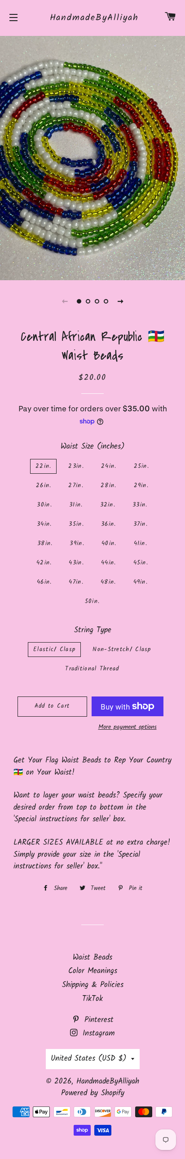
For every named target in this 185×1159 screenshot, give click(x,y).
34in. (44, 524)
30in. (44, 505)
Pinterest (97, 1020)
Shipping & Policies (92, 985)
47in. (76, 582)
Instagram (97, 1033)
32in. (108, 505)
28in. (109, 485)
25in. (142, 466)
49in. (140, 582)
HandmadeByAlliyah (93, 18)
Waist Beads (92, 958)
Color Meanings (92, 971)
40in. (109, 543)
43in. (76, 563)
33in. (140, 505)
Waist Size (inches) (93, 447)
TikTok (92, 999)
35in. (76, 524)
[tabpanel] (92, 157)
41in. (141, 543)
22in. (43, 466)
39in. (77, 543)
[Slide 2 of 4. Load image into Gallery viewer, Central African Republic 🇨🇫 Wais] (88, 301)
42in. (44, 563)
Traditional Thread (92, 669)
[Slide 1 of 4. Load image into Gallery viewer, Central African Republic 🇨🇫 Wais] (79, 301)
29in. (141, 485)
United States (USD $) (89, 1059)
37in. (140, 524)
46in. (44, 582)
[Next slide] (120, 301)
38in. (45, 543)
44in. (108, 563)
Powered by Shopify (92, 1093)
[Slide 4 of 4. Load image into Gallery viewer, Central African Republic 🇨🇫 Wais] (105, 301)
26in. (44, 485)
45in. (141, 563)
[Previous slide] (65, 301)
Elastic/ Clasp (54, 649)
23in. (76, 466)
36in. (108, 524)
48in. (108, 582)
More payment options (127, 727)
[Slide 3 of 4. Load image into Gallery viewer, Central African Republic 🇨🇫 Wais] (96, 301)
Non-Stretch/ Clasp (121, 649)
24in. (109, 466)
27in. (76, 485)
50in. (92, 601)
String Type (92, 630)
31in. (76, 505)
